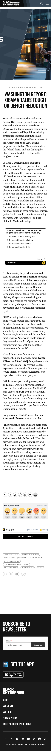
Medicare (22, 558)
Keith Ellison (9, 558)
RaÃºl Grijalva (36, 558)
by (16, 87)
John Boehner (27, 568)
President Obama (11, 568)
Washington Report (30, 555)
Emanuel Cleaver (11, 555)
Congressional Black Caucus (16, 564)
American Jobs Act (12, 561)
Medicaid (40, 568)
